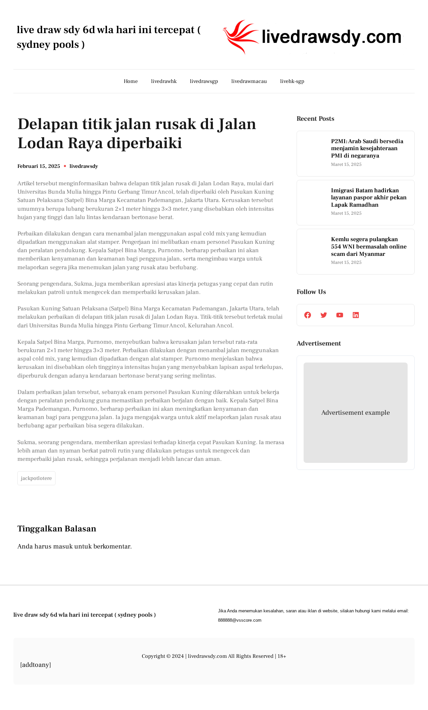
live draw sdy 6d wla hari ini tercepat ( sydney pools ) (84, 615)
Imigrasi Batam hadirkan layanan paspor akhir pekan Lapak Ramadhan (369, 198)
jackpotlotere (36, 478)
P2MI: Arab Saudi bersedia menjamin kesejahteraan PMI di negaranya (367, 149)
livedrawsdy (84, 166)
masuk (63, 546)
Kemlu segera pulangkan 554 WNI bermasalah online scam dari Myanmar (369, 247)
